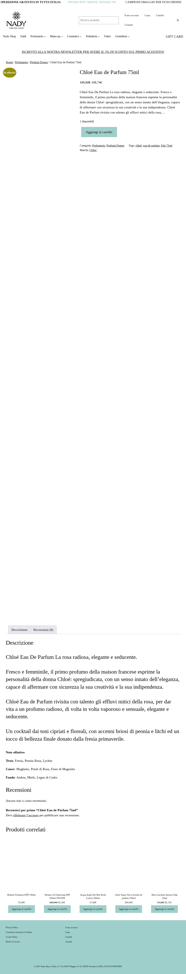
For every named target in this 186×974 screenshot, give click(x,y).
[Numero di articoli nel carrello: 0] (177, 20)
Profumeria (21, 62)
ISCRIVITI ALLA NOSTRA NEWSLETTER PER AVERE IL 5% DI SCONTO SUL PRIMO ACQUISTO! (93, 52)
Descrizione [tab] (19, 630)
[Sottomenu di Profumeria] (45, 36)
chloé (139, 145)
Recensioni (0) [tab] (43, 630)
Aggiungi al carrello (99, 132)
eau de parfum (151, 145)
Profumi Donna (39, 62)
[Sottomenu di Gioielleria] (129, 36)
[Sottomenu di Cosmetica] (80, 36)
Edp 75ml (166, 145)
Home (9, 62)
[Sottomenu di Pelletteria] (99, 36)
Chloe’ (93, 150)
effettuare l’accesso (26, 815)
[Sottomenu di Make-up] (62, 36)
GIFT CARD (174, 36)
